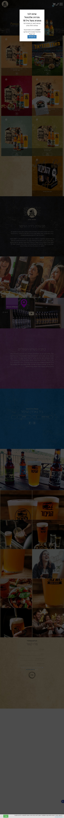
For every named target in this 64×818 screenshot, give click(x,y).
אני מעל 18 (32, 37)
